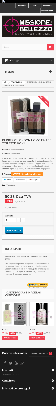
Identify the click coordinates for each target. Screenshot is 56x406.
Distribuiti (21, 180)
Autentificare (47, 5)
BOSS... (5, 329)
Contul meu (8, 380)
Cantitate (9, 216)
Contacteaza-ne (47, 10)
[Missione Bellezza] (28, 26)
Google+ (34, 180)
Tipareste (10, 185)
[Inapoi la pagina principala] (5, 82)
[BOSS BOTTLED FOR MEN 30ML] (14, 314)
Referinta (6, 149)
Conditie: (6, 154)
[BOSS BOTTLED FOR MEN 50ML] (41, 314)
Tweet (8, 180)
